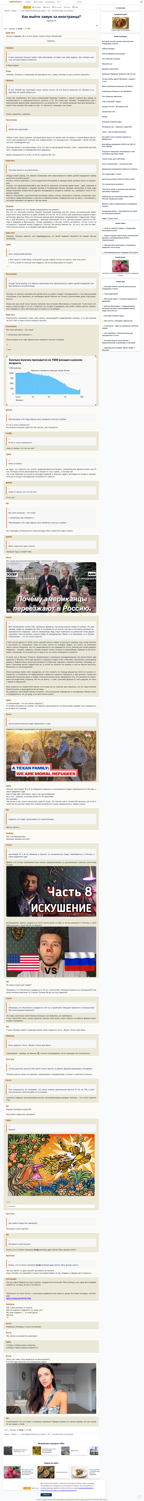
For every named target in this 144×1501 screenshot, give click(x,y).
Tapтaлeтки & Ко (108, 112)
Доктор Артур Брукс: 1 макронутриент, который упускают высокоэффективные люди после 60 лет (118, 308)
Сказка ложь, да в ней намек (113, 159)
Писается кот (107, 64)
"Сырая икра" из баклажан (120, 30)
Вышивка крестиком (110, 69)
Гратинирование (50, 2)
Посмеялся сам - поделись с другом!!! (117, 127)
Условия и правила (47, 1500)
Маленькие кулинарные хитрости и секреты (119, 169)
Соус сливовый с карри (111, 102)
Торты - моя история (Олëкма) (114, 132)
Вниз (5, 28)
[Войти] (7, 344)
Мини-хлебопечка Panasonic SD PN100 (117, 86)
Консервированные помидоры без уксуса (121, 252)
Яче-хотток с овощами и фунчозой (118, 321)
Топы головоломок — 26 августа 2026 (117, 164)
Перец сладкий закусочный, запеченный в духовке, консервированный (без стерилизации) (120, 238)
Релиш (104, 117)
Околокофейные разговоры (113, 54)
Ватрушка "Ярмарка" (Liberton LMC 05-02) (118, 74)
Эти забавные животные (112, 96)
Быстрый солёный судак (112, 122)
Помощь (38, 1500)
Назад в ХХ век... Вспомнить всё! (115, 107)
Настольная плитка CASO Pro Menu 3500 (118, 179)
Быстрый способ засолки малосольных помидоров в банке (120, 274)
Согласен (46, 1495)
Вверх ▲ (105, 1500)
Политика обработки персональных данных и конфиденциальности (73, 1500)
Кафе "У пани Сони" (110, 218)
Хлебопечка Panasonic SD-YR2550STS (117, 91)
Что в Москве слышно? (111, 59)
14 (26, 29)
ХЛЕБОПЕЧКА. (15, 2)
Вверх (6, 1430)
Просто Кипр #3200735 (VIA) (18, 1298)
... (24, 29)
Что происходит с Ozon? (111, 174)
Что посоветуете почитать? (113, 184)
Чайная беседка (108, 49)
